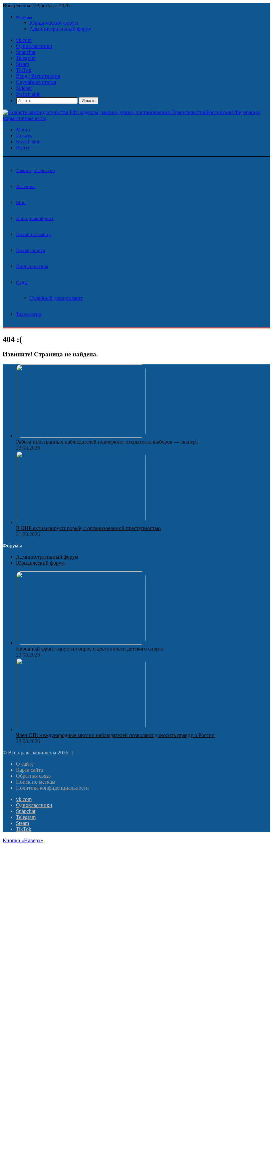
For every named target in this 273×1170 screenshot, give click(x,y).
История (25, 186)
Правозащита (30, 250)
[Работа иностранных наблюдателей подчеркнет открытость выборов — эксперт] (81, 436)
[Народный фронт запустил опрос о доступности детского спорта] (81, 643)
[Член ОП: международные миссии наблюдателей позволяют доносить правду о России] (81, 729)
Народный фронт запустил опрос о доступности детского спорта (89, 649)
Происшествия (32, 266)
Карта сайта (29, 770)
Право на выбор (33, 234)
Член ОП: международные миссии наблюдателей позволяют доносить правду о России (115, 735)
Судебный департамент (56, 298)
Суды (22, 282)
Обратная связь (33, 776)
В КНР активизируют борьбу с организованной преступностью (88, 528)
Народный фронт (35, 218)
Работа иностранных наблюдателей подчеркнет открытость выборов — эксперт (107, 442)
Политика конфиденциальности (52, 788)
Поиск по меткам (35, 782)
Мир (21, 202)
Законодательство (35, 170)
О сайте (25, 764)
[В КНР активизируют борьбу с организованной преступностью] (81, 522)
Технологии (28, 314)
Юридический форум (53, 23)
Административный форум (60, 29)
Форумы (24, 17)
